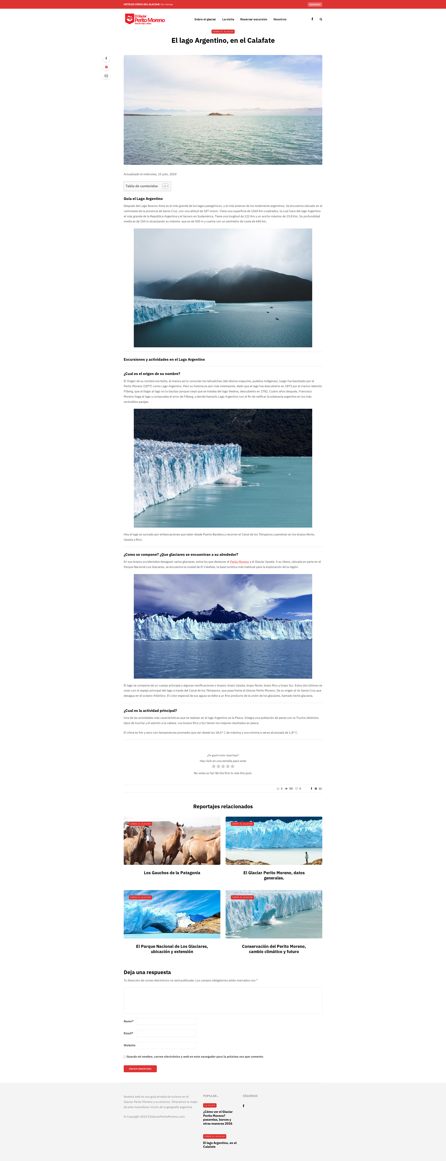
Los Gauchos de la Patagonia (172, 872)
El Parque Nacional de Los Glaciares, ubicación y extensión (172, 948)
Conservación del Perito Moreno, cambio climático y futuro (274, 948)
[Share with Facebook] (106, 58)
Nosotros (280, 19)
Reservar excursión (253, 19)
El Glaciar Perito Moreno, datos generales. (274, 875)
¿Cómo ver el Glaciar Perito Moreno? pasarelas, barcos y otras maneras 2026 (218, 1118)
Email (128, 1033)
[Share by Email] (106, 75)
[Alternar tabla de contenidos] (163, 186)
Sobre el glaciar (205, 19)
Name (129, 1021)
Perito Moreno (239, 562)
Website (130, 1045)
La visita (228, 19)
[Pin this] (106, 67)
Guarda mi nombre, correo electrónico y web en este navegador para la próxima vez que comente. (195, 1057)
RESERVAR (315, 4)
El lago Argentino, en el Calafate (220, 1145)
